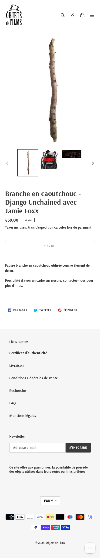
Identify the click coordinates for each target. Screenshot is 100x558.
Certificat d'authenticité (28, 353)
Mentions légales (22, 415)
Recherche (17, 390)
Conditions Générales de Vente (33, 378)
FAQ (12, 403)
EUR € (48, 500)
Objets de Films (55, 543)
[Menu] (92, 15)
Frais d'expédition (40, 227)
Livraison (16, 365)
